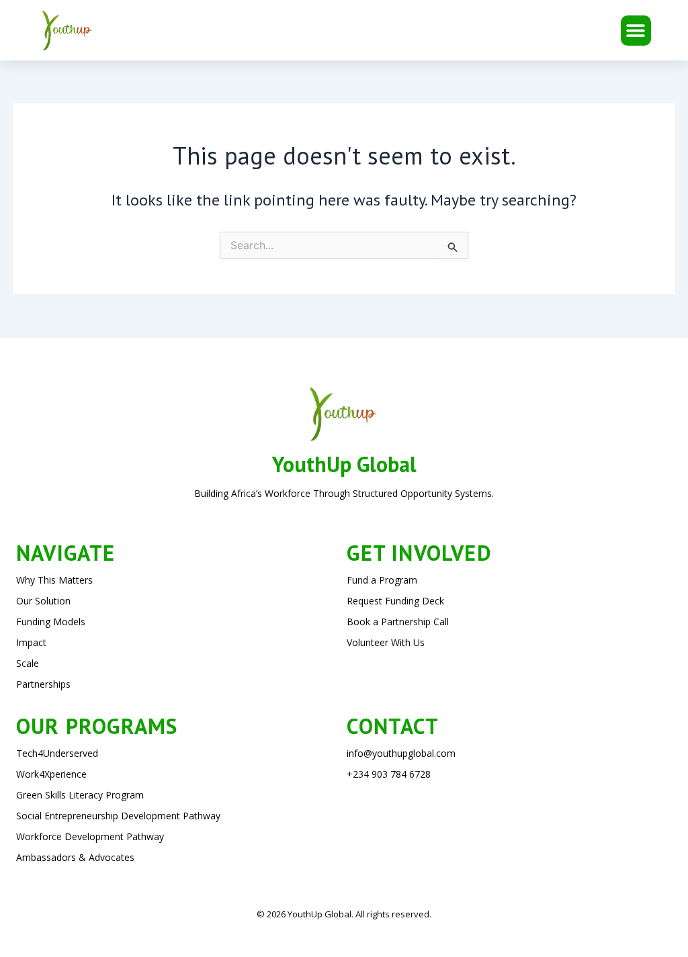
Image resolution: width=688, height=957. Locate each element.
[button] (636, 30)
